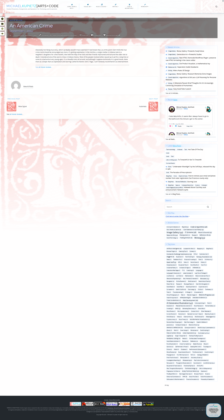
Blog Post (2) (209, 248)
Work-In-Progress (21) (206, 295)
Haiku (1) (186, 262)
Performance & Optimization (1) (197, 349)
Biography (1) (200, 248)
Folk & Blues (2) (171, 317)
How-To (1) (204, 265)
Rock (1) (209, 303)
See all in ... (191, 70)
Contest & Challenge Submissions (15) (179, 254)
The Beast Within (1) (172, 374)
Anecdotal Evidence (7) (200, 297)
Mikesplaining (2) (187, 360)
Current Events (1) (171, 314)
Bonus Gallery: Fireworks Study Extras (185, 51)
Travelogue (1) (207, 346)
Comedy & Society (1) (181, 325)
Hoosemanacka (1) (171, 265)
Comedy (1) (193, 251)
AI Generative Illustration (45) (180, 303)
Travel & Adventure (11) (174, 300)
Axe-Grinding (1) (209, 352)
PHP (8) (185, 376)
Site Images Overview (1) (185, 374)
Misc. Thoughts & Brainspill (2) (175, 368)
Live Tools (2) (179, 276)
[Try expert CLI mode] (100, 404)
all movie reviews (45, 67)
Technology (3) (192, 289)
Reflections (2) (194, 341)
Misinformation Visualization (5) (200, 319)
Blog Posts (176, 194)
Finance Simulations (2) (192, 379)
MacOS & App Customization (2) (206, 327)
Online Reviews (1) (181, 281)
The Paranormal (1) (197, 352)
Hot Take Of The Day (184, 149)
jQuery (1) (169, 330)
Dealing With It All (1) (195, 346)
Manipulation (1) (184, 357)
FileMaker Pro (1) (177, 259)
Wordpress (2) (194, 330)
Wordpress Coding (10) (173, 338)
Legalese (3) (170, 336)
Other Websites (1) (206, 311)
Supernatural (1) (203, 287)
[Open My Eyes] (2, 34)
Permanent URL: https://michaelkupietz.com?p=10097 (59, 35)
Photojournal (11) (185, 235)
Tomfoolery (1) (209, 289)
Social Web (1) (180, 287)
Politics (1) (176, 349)
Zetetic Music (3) (197, 344)
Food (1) (201, 259)
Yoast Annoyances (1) (172, 297)
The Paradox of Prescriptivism (179, 172)
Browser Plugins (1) (172, 251)
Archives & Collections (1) (173, 227)
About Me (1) (201, 308)
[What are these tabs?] (2, 19)
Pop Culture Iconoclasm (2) (201, 360)
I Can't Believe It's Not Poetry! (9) (193, 229)
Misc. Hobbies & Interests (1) (190, 278)
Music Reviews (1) (198, 306)
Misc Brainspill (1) (199, 317)
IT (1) (183, 270)
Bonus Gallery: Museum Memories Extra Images (189, 74)
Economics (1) (182, 314)
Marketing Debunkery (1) (189, 308)
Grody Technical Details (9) (190, 371)
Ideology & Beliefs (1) (202, 355)
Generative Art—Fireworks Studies (184, 54)
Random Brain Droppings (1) (174, 322)
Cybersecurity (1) (204, 254)
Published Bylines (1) (189, 366)
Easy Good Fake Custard (179, 89)
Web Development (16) (190, 300)
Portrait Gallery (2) (210, 306)
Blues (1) (206, 344)
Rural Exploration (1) (172, 344)
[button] (28, 86)
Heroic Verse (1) (195, 262)
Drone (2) (169, 349)
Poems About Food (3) (204, 281)
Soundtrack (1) (197, 363)
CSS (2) (195, 254)
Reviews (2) (185, 341)
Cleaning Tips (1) (183, 251)
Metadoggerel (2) (210, 317)
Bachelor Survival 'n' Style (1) (195, 314)
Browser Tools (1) (198, 374)
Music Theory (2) (183, 319)
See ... (171, 119)
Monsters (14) (204, 279)
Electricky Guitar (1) (210, 314)
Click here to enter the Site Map (177, 216)
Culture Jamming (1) (200, 303)
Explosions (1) (170, 306)
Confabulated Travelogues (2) (197, 338)
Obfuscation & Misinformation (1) (175, 379)
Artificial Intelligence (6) (174, 248)
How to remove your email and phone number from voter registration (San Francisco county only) (190, 177)
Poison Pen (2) (170, 284)
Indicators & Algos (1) (185, 267)
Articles (175, 93)
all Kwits (172, 139)
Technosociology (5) (191, 368)
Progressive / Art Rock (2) (173, 371)
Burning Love (182, 182)
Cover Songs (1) (184, 330)
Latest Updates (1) (188, 273)
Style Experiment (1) (191, 287)
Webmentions (110, 35)
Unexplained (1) (198, 292)
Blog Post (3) (185, 227)
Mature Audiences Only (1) (202, 276)
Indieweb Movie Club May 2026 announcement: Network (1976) (186, 187)
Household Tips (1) (183, 265)
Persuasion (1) (170, 363)
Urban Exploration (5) (189, 333)
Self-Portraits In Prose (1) (181, 346)
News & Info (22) (172, 235)
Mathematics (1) (189, 276)
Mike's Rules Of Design (178, 70)
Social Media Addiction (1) (173, 341)
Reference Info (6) (205, 235)
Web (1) (183, 295)
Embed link (97, 35)
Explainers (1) (179, 257)
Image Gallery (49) (175, 232)
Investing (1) (170, 308)
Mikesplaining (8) (185, 297)
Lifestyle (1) (203, 341)
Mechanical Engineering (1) (174, 278)
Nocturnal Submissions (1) (174, 376)
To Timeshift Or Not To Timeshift (183, 160)
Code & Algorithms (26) (199, 227)
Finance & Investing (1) (190, 259)
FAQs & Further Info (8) (174, 333)
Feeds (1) (169, 259)
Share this (85, 35)
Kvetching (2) (190, 270)
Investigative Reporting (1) (174, 360)
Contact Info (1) (195, 311)
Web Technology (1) (189, 322)
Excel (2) (207, 374)
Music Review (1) (171, 311)
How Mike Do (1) (194, 265)
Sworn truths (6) (181, 289)
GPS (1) (180, 262)
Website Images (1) (192, 295)
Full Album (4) (208, 259)
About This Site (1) (194, 376)
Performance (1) (192, 281)
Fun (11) (193, 355)
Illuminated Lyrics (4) (203, 333)
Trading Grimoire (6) (186, 238)
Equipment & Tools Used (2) (174, 366)
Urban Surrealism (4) (185, 344)
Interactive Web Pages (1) (173, 270)
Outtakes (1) (184, 349)
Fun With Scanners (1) (183, 355)
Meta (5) (177, 308)
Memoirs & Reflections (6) (175, 327)
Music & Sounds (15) (205, 232)
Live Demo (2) (170, 276)
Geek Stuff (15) (171, 262)
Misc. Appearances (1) (183, 311)
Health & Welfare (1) (202, 322)
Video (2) (179, 317)
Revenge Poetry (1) (189, 284)
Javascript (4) (170, 325)
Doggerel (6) (170, 257)
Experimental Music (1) (184, 352)
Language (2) (199, 270)
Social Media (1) (171, 287)
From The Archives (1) (172, 357)
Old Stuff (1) (200, 366)
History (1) (203, 262)
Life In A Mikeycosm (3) (205, 368)
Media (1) (184, 338)
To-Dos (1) (200, 289)
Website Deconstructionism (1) (184, 306)
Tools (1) (169, 292)
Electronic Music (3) (194, 325)
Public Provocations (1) (206, 376)
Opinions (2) (170, 346)
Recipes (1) (195, 235)
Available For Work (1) (189, 248)
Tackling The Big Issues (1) (196, 336)
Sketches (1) (204, 371)
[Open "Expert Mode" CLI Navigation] (2, 24)
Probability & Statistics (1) (207, 379)
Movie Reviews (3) (171, 352)
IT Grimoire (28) (190, 232)
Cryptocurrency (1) (172, 319)
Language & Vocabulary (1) (174, 273)
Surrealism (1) (170, 289)
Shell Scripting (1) (204, 330)
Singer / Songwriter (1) (181, 336)
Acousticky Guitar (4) (196, 357)
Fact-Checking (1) (189, 257)
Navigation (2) (170, 281)
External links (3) (188, 317)
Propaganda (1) (171, 355)
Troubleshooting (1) (178, 292)
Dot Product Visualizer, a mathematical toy (188, 64)
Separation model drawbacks (182, 67)
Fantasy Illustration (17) (204, 257)
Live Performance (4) (209, 363)
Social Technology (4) (172, 238)
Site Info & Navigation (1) (202, 284)
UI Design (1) (188, 292)
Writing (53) (199, 238)
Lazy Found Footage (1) (201, 273)
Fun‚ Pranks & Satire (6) (174, 229)
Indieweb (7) (196, 267)
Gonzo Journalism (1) (190, 327)
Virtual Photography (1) (173, 295)
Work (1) (176, 330)
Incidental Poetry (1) (172, 267)
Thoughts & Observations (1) (183, 363)
